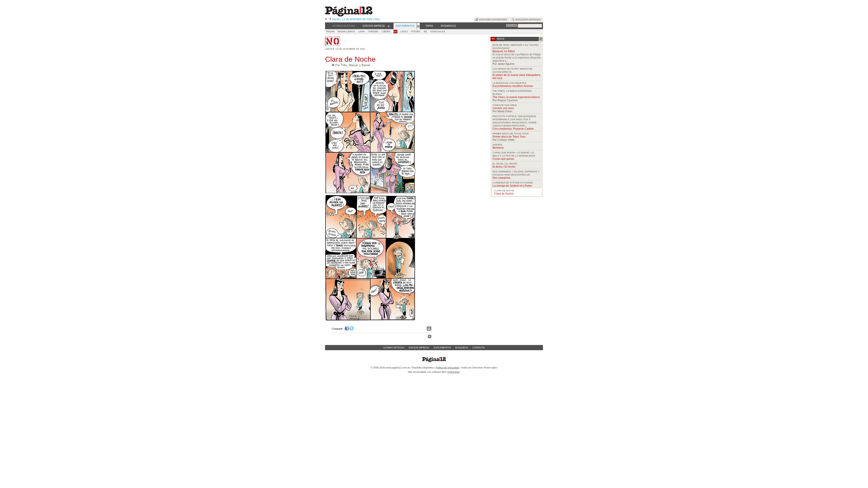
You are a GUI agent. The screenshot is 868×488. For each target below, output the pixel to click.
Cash (361, 31)
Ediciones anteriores (492, 19)
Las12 (404, 31)
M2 (425, 31)
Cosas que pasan (503, 158)
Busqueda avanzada (527, 19)
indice (500, 39)
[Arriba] (429, 337)
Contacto (478, 347)
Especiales (437, 31)
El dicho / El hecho (504, 166)
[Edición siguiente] (330, 19)
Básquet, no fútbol (504, 51)
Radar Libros (346, 31)
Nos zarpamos (501, 177)
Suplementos (442, 347)
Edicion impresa (419, 347)
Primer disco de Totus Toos (509, 136)
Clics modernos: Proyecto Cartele (513, 128)
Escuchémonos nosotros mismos (513, 86)
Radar (330, 31)
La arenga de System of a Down (512, 185)
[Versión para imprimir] (429, 329)
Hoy (377, 19)
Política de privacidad (447, 367)
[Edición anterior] (326, 19)
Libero (386, 31)
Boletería (498, 147)
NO (395, 31)
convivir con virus (503, 108)
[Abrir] (388, 26)
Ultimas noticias (393, 347)
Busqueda (461, 347)
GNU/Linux (453, 372)
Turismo (373, 31)
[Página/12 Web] (349, 15)
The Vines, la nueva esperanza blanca (516, 97)
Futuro (415, 31)
